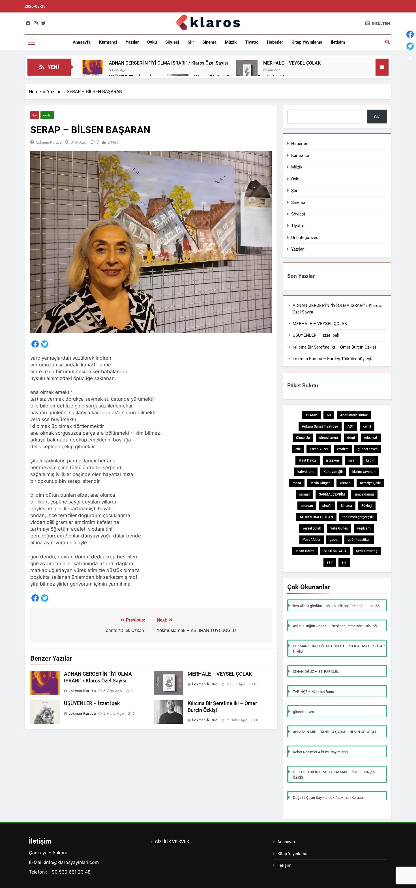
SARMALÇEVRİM (332, 494)
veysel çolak (312, 528)
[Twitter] (45, 345)
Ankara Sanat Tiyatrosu (320, 426)
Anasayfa (82, 42)
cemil (367, 426)
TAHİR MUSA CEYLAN (316, 517)
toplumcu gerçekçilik (358, 517)
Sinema (209, 42)
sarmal (304, 494)
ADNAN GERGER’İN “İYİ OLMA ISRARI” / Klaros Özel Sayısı (168, 63)
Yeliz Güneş (339, 528)
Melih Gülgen (320, 483)
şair (330, 562)
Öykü (152, 42)
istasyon (332, 460)
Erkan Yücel (319, 449)
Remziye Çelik (370, 483)
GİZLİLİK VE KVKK (172, 841)
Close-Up (303, 438)
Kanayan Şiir (333, 472)
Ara (377, 116)
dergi (351, 438)
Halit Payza (308, 460)
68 (329, 415)
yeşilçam (363, 528)
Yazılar (132, 42)
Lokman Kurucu (49, 142)
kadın (370, 460)
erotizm (342, 449)
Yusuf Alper (311, 540)
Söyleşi (172, 42)
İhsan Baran (305, 551)
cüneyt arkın (328, 438)
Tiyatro (251, 42)
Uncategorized (304, 237)
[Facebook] (35, 345)
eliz (298, 449)
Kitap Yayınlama (306, 42)
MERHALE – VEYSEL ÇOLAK (292, 63)
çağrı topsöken (359, 540)
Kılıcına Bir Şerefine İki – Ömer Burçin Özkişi (334, 347)
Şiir (191, 42)
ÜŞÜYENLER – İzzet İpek (92, 703)
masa (297, 483)
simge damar (364, 494)
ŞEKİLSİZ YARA (335, 551)
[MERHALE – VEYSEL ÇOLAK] (247, 70)
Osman (345, 483)
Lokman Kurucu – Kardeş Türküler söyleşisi (334, 358)
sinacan (307, 506)
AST (351, 426)
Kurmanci (108, 42)
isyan (352, 460)
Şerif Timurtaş (366, 551)
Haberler (275, 42)
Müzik (231, 42)
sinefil (326, 506)
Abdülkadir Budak (354, 415)
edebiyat (370, 438)
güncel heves (368, 449)
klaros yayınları (364, 472)
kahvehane (305, 472)
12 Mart (311, 415)
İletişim (338, 42)
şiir (344, 562)
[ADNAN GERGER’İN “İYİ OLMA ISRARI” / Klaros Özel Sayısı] (92, 70)
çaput (334, 540)
